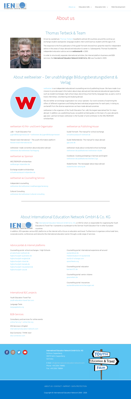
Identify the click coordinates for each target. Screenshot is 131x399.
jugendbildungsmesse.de (19, 135)
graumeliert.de (72, 277)
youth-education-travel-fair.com (22, 300)
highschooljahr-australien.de (21, 256)
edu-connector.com (17, 336)
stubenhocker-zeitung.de (76, 167)
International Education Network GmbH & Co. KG (57, 223)
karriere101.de (72, 269)
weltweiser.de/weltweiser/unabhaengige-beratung (29, 186)
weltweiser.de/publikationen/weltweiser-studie (84, 150)
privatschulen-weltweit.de (19, 253)
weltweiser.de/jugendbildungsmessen (45, 135)
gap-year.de (71, 143)
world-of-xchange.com (75, 258)
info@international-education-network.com (68, 363)
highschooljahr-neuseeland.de (21, 267)
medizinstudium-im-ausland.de (78, 256)
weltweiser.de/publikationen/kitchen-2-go (82, 159)
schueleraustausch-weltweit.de (78, 135)
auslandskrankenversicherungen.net (80, 285)
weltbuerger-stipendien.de (20, 164)
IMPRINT (66, 386)
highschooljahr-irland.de (19, 261)
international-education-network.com (24, 329)
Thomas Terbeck (66, 39)
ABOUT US (48, 386)
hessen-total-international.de (21, 143)
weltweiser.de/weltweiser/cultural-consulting (27, 194)
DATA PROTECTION (79, 386)
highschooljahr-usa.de (18, 270)
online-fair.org (15, 322)
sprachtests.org (73, 261)
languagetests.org (17, 307)
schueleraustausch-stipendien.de (22, 172)
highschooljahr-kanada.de (20, 264)
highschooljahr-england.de (20, 258)
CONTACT (58, 386)
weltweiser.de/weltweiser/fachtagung (24, 150)
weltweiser (48, 88)
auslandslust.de (73, 253)
